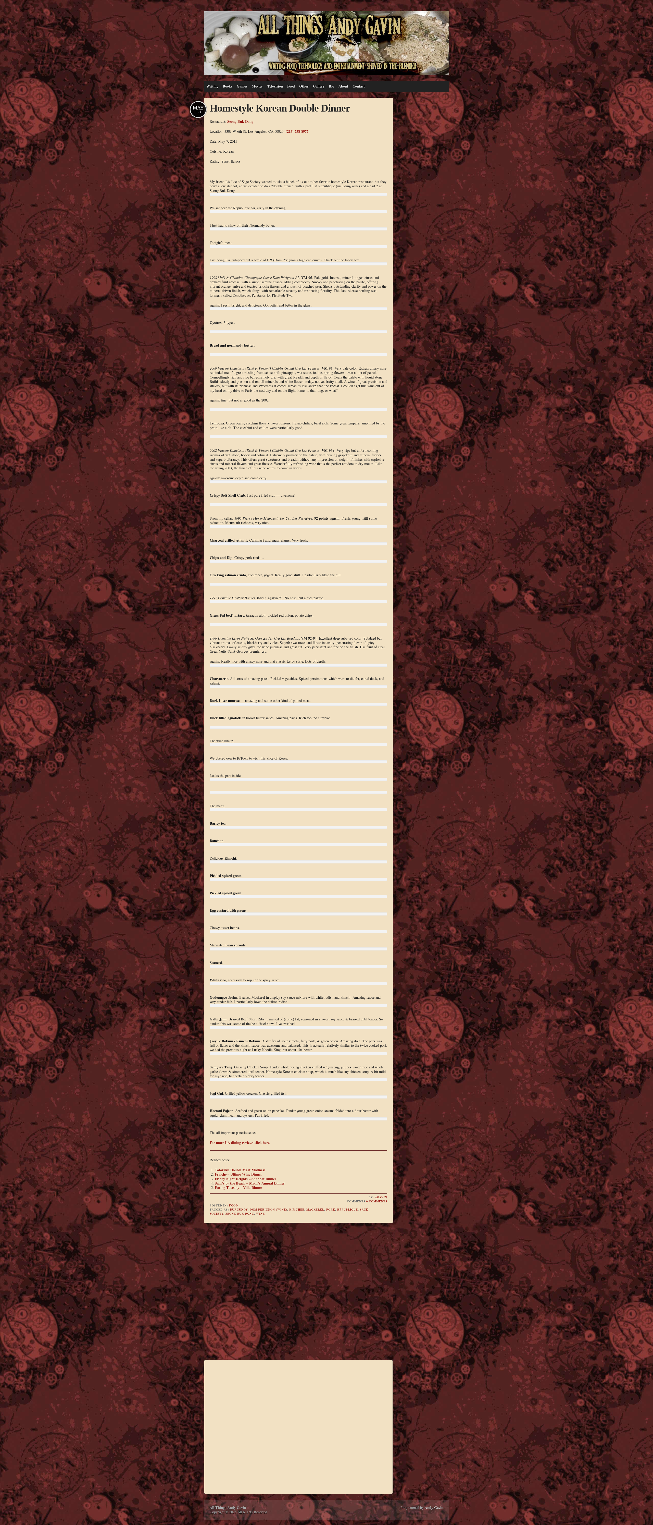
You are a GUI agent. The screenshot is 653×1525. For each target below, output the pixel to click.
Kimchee (296, 1209)
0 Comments (376, 1201)
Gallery (318, 86)
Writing (212, 86)
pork (330, 1209)
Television (275, 86)
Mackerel (315, 1209)
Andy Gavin (434, 1507)
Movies (257, 86)
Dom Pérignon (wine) (268, 1209)
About (343, 86)
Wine (260, 1214)
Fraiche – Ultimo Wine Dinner (238, 1174)
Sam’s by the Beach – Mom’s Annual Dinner (250, 1183)
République (347, 1209)
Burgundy (239, 1209)
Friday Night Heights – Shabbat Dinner (245, 1178)
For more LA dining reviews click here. (240, 1142)
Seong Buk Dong (240, 121)
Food (291, 86)
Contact (359, 86)
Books (227, 86)
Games (242, 86)
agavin (381, 1197)
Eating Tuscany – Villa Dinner (238, 1187)
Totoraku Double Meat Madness (240, 1170)
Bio (331, 86)
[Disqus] (298, 1292)
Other (303, 86)
